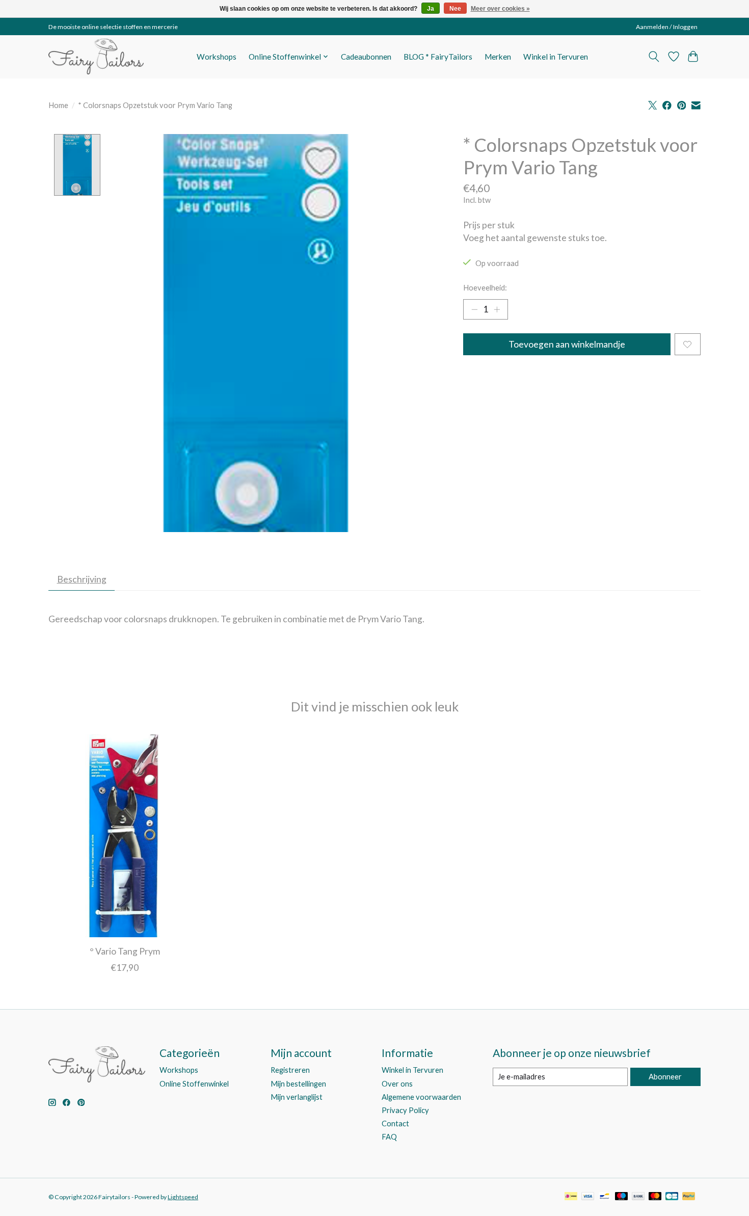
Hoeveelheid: (485, 287)
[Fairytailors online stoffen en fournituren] (96, 56)
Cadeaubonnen (366, 56)
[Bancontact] (604, 1197)
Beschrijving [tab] (81, 579)
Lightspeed (183, 1197)
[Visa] (588, 1197)
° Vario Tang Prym (125, 951)
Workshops (216, 56)
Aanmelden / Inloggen (667, 27)
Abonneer (665, 1076)
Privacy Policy (405, 1110)
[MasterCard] (655, 1197)
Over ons (397, 1083)
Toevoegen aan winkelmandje (567, 344)
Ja (430, 8)
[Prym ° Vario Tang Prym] (124, 835)
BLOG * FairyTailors (438, 56)
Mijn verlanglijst (297, 1097)
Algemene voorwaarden (421, 1097)
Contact (395, 1123)
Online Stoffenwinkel (194, 1083)
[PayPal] (689, 1197)
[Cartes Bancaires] (671, 1197)
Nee (455, 8)
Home (58, 105)
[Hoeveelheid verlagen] (474, 309)
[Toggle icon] (654, 56)
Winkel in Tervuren (555, 56)
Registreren (290, 1070)
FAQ (389, 1136)
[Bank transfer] (638, 1197)
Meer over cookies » (500, 8)
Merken (498, 56)
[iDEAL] (571, 1197)
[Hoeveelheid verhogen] (497, 309)
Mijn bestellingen (298, 1083)
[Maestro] (621, 1197)
